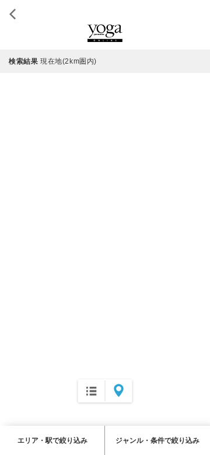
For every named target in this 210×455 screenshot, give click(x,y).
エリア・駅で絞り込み (53, 440)
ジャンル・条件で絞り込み (158, 440)
